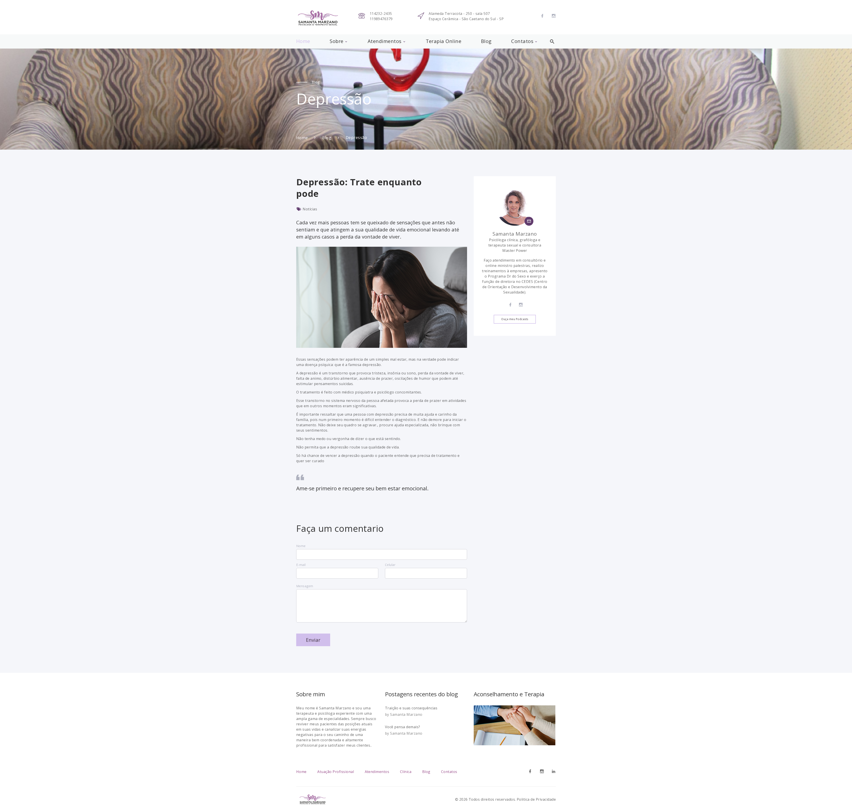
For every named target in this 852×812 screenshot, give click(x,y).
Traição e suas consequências (411, 708)
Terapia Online (444, 41)
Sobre (336, 41)
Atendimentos (385, 41)
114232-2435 (381, 13)
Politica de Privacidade (536, 799)
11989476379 (381, 18)
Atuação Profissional (335, 771)
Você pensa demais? (402, 726)
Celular (390, 565)
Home (303, 41)
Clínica (405, 771)
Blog (486, 41)
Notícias (310, 209)
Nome (301, 546)
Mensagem (304, 586)
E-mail (301, 565)
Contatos (522, 41)
